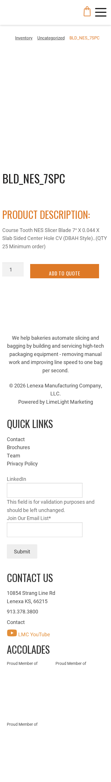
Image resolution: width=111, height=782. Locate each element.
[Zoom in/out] (53, 770)
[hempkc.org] (31, 741)
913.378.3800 (22, 611)
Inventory (23, 38)
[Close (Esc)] (7, 770)
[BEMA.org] (80, 697)
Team (13, 455)
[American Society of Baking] (31, 692)
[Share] (22, 770)
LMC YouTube (33, 634)
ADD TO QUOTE (64, 273)
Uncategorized (51, 38)
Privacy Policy (22, 463)
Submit (22, 551)
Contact (16, 439)
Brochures (18, 447)
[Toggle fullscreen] (38, 770)
